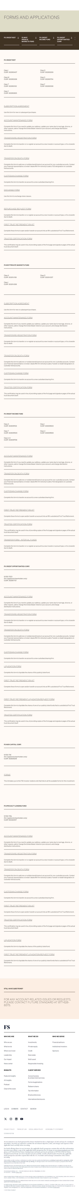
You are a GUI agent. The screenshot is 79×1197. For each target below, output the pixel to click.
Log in (6, 1109)
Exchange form (12, 190)
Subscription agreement (16, 106)
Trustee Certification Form (18, 238)
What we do (8, 1046)
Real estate (32, 1055)
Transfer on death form (16, 158)
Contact (24, 1109)
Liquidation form (12, 666)
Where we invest (9, 1051)
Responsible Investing (35, 1064)
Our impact (7, 1059)
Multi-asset (32, 1059)
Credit (30, 1051)
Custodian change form (16, 176)
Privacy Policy (9, 1129)
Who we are (8, 1042)
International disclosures (36, 1099)
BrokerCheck (56, 1187)
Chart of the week (10, 1089)
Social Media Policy (36, 1129)
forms (7, 774)
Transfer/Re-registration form (20, 138)
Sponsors (55, 1051)
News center (8, 1064)
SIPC (21, 1172)
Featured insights (10, 1076)
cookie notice (9, 1133)
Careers (14, 1109)
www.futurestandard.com (62, 1150)
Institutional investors (59, 1046)
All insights (7, 1080)
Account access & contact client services (36, 1077)
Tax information (33, 1091)
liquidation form (12, 940)
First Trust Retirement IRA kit (19, 224)
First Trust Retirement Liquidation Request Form (29, 699)
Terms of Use (21, 1129)
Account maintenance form (18, 120)
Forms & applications (35, 1082)
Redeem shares (33, 1086)
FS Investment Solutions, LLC (11, 1180)
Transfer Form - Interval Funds (20, 540)
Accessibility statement (54, 1129)
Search (33, 1109)
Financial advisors (58, 1042)
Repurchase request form (17, 209)
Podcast (6, 1084)
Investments (32, 1042)
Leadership (8, 1055)
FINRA (17, 1172)
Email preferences (34, 1095)
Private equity (32, 1046)
